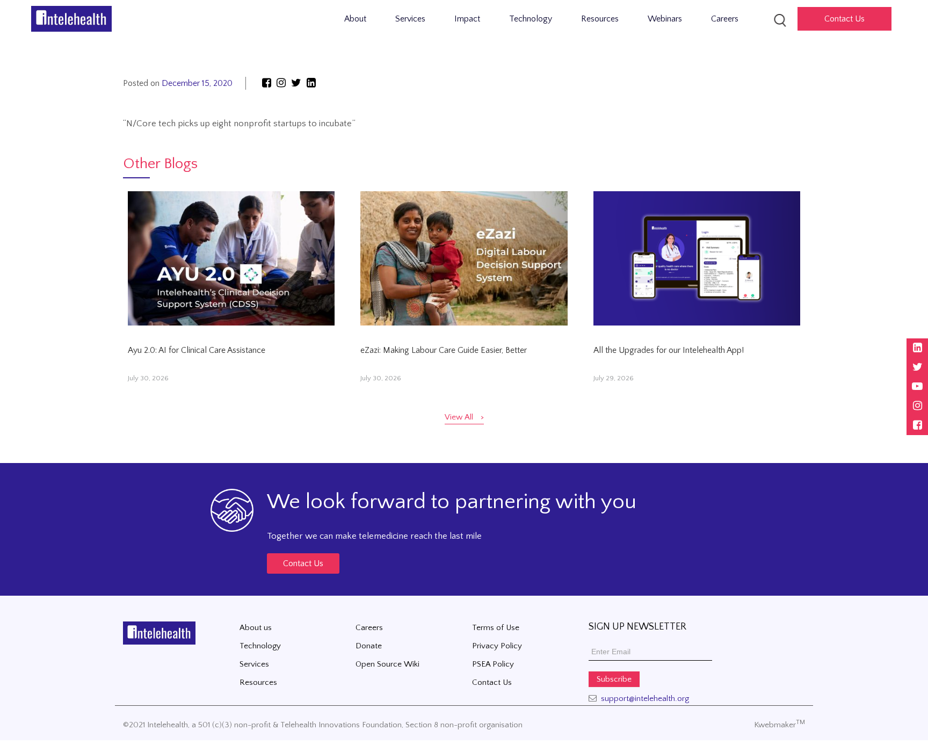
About (355, 19)
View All (459, 417)
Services (410, 19)
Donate (369, 645)
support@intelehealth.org (645, 698)
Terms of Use (495, 627)
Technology (530, 19)
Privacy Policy (497, 645)
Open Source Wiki (387, 664)
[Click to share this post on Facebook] (266, 83)
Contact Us (303, 563)
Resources (600, 19)
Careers (724, 19)
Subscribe (614, 679)
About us (256, 627)
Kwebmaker (779, 724)
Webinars (665, 19)
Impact (467, 19)
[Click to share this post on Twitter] (297, 83)
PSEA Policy (493, 664)
